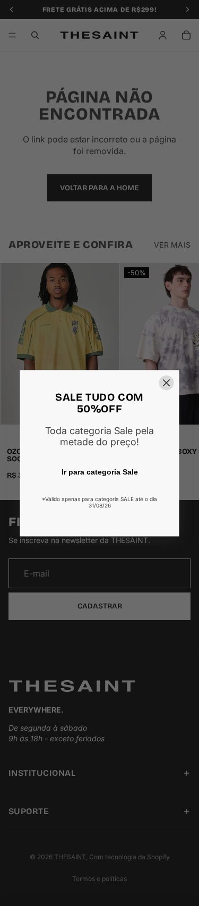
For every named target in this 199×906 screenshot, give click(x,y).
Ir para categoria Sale (100, 472)
